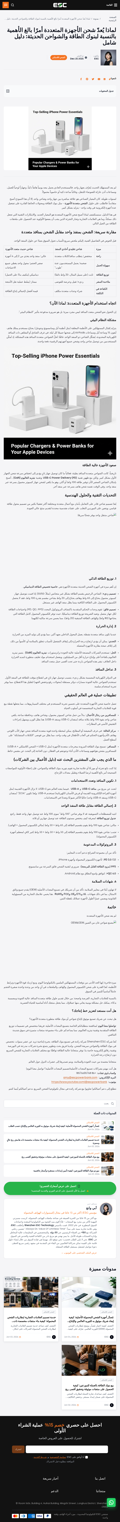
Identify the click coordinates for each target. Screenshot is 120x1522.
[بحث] (112, 1103)
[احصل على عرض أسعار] (5, 5)
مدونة (96, 19)
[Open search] (12, 5)
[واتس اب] (111, 1502)
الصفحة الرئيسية (112, 19)
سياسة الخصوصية (58, 1457)
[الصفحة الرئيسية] (60, 5)
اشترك (18, 1449)
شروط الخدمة (40, 1457)
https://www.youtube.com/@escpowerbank (79, 1082)
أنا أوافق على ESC (75, 1457)
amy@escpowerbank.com (80, 1077)
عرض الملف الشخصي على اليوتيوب (79, 1253)
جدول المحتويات (106, 91)
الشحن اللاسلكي (58, 58)
